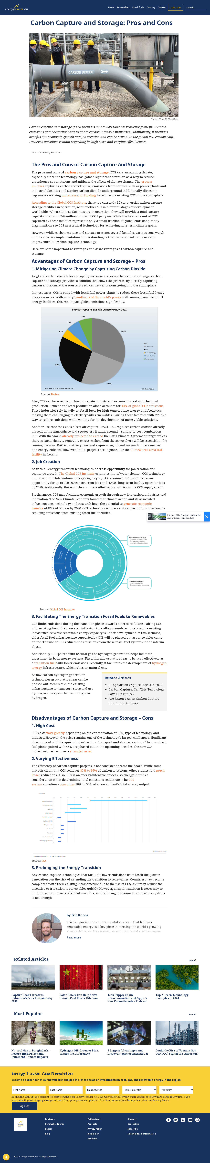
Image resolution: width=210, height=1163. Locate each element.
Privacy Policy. (161, 1100)
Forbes (55, 394)
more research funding (79, 195)
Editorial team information (141, 1133)
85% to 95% (88, 770)
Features (50, 1119)
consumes (67, 784)
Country (151, 7)
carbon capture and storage (87, 172)
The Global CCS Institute (76, 473)
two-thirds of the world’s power (97, 297)
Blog (47, 1133)
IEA (44, 860)
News (111, 7)
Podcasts (92, 1124)
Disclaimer (93, 1133)
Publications (94, 1119)
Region (48, 1128)
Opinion (162, 7)
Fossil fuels (138, 7)
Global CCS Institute (62, 609)
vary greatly (55, 733)
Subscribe (175, 7)
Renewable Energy (54, 1124)
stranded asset (81, 751)
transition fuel (45, 663)
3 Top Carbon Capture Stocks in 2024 (135, 685)
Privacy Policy (94, 1128)
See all (192, 960)
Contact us (133, 1124)
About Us (92, 1138)
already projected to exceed (82, 436)
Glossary (132, 1119)
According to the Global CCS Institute (59, 202)
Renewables (123, 7)
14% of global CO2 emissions (142, 406)
